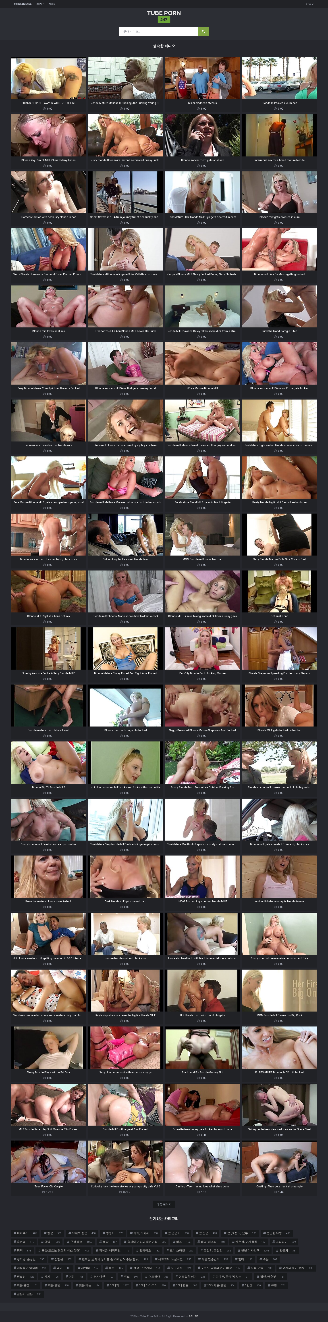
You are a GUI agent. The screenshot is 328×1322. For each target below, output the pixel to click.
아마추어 (27, 1233)
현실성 (25, 1276)
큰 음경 (208, 1233)
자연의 (89, 1268)
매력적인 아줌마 (31, 1268)
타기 (51, 1276)
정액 (24, 1250)
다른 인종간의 (214, 1259)
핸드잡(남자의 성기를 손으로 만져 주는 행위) (115, 1259)
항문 (54, 1233)
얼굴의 (287, 1250)
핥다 (245, 1259)
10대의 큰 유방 (221, 1285)
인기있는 (40, 4)
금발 (52, 1241)
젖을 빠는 (89, 1285)
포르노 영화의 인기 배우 (220, 1268)
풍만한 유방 (278, 1233)
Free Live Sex (23, 4)
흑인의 (25, 1241)
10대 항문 (186, 1285)
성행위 (62, 1259)
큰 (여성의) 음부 (241, 1233)
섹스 (131, 1276)
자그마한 (181, 1268)
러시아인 (103, 1276)
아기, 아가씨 (145, 1233)
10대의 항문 (83, 1233)
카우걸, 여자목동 (250, 1241)
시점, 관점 (261, 1268)
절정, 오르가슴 (146, 1268)
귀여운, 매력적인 (114, 1250)
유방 (110, 1241)
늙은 (116, 1268)
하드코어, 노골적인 (174, 1259)
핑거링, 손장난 (30, 1259)
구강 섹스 (81, 1241)
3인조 (253, 1285)
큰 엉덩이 (178, 1233)
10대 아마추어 (152, 1285)
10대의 (119, 1285)
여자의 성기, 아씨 (297, 1268)
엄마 (64, 1268)
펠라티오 (149, 1250)
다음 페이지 (164, 1204)
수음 (270, 1259)
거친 (76, 1276)
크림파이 (286, 1241)
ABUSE (193, 1316)
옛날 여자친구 (255, 1250)
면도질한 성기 (192, 1276)
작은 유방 (58, 1285)
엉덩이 (114, 1233)
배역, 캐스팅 (213, 1241)
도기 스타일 (181, 1250)
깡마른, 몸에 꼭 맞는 (233, 1276)
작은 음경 (27, 1285)
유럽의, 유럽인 (217, 1250)
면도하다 (158, 1276)
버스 (183, 1241)
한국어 (310, 4)
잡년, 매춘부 (272, 1276)
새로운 (52, 4)
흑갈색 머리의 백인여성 (146, 1241)
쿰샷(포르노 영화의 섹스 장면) (65, 1250)
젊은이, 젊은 (29, 1294)
